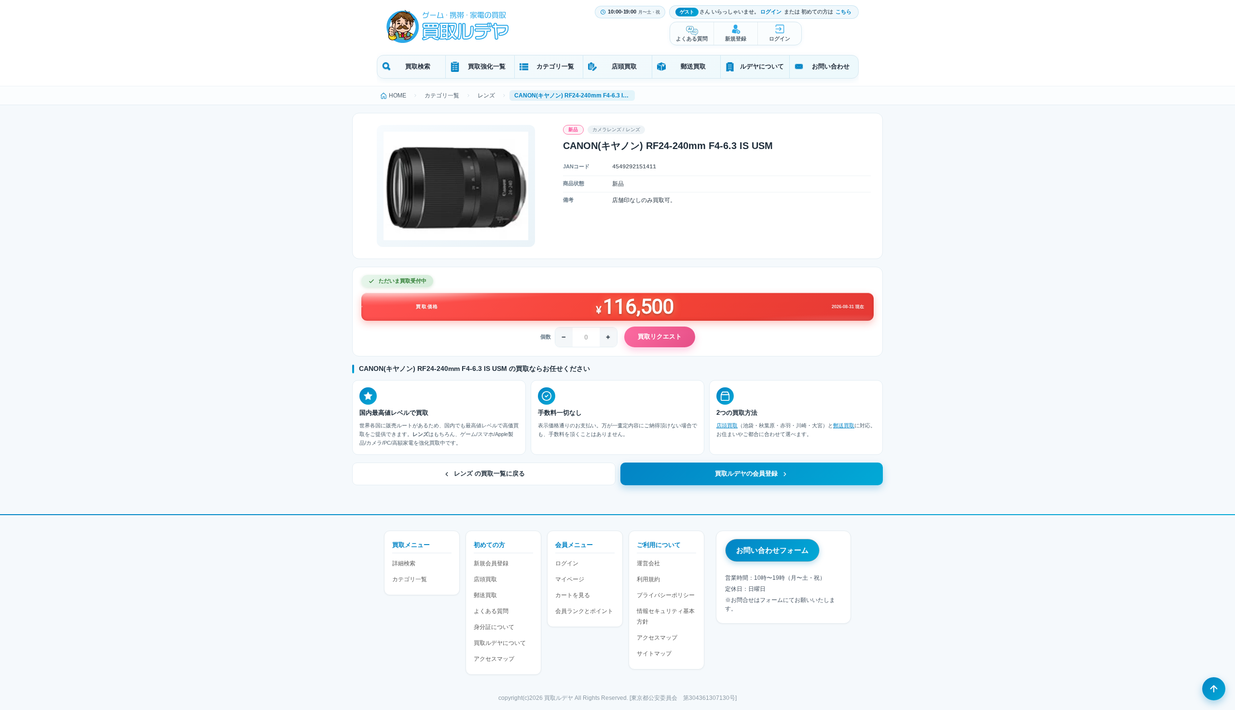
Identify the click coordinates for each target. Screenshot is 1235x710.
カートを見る (572, 595)
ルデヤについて (762, 66)
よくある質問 (692, 38)
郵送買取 (693, 66)
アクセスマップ (494, 658)
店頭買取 (624, 66)
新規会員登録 (491, 563)
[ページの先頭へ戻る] (1213, 688)
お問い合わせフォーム (772, 550)
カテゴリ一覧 (555, 66)
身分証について (494, 627)
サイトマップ (654, 653)
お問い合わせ (831, 66)
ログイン (771, 11)
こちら (843, 11)
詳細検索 (403, 563)
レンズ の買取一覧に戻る (489, 473)
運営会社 (648, 563)
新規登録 (735, 38)
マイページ (569, 579)
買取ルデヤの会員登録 (746, 473)
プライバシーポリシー (666, 595)
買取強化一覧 (487, 66)
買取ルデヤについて (500, 643)
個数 (545, 337)
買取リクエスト (660, 336)
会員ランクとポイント (584, 611)
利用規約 (648, 579)
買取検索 (417, 66)
